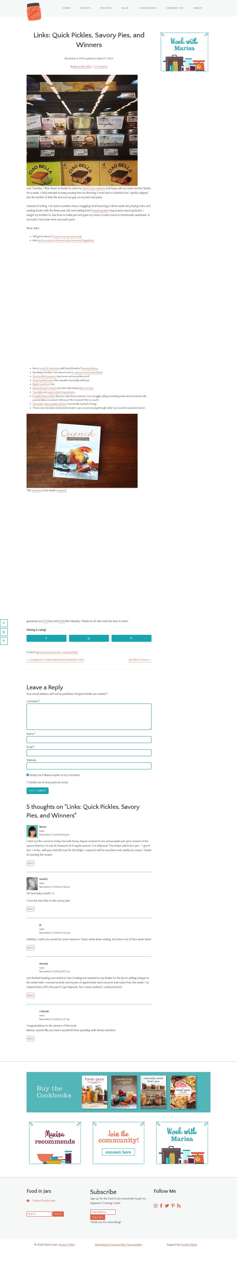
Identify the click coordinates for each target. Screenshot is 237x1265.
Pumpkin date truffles (44, 396)
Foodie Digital (189, 1244)
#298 (61, 621)
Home (67, 8)
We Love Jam (86, 388)
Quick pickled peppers (44, 376)
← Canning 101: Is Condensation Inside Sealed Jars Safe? (55, 659)
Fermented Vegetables (82, 240)
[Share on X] (89, 638)
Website (31, 760)
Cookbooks (147, 8)
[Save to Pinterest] (131, 638)
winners (36, 490)
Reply (30, 863)
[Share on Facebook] (46, 638)
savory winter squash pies (61, 392)
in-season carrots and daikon (87, 372)
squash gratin (100, 210)
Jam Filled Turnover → (140, 659)
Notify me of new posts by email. (48, 782)
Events (86, 8)
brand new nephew (94, 188)
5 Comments (100, 66)
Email (31, 747)
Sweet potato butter (43, 380)
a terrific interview (49, 368)
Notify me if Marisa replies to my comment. (55, 775)
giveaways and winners (49, 652)
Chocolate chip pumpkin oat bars (49, 404)
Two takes (38, 392)
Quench (62, 490)
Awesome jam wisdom (45, 388)
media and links (70, 652)
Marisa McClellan (82, 66)
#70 (45, 621)
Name (31, 733)
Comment (33, 701)
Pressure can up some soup (66, 236)
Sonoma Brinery (89, 368)
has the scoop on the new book (53, 240)
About (198, 8)
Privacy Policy (67, 1244)
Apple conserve (41, 384)
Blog (125, 8)
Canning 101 (175, 8)
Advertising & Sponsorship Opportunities (118, 1244)
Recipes (106, 8)
